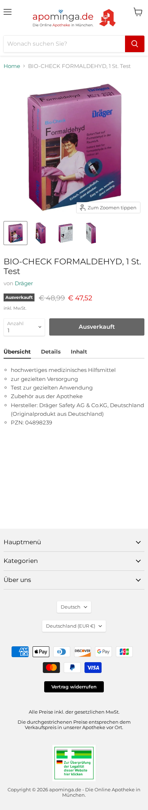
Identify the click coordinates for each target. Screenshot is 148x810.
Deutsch (70, 607)
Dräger (24, 283)
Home (12, 66)
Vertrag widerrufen (74, 687)
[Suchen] (134, 44)
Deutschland (70, 626)
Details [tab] (51, 351)
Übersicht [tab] (17, 351)
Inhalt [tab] (79, 351)
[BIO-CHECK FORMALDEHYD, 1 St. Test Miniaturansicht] (15, 233)
